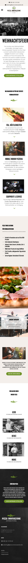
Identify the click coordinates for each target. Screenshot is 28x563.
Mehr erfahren (14, 374)
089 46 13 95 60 (14, 2)
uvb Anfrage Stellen (14, 75)
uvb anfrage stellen (14, 501)
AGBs (3, 550)
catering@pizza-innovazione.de (14, 5)
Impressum (4, 554)
